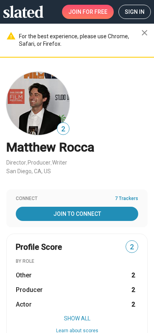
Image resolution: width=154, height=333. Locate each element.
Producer (39, 162)
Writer (59, 162)
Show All (77, 318)
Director (16, 162)
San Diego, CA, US (28, 171)
